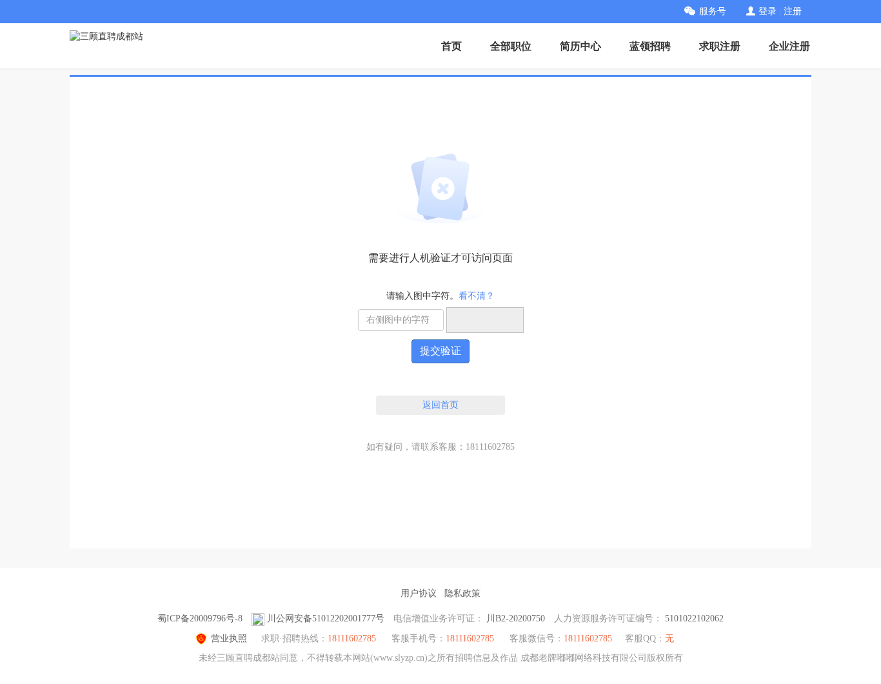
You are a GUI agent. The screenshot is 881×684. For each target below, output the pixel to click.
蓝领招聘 (650, 46)
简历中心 (580, 46)
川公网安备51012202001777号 (325, 618)
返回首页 (440, 405)
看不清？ (477, 296)
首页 (451, 46)
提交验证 (440, 350)
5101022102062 (694, 618)
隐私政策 (462, 593)
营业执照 (229, 638)
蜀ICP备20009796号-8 (200, 618)
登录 (767, 11)
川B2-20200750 (515, 618)
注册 (793, 11)
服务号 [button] (712, 11)
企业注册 (789, 46)
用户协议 (419, 593)
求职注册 (719, 46)
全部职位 (510, 46)
